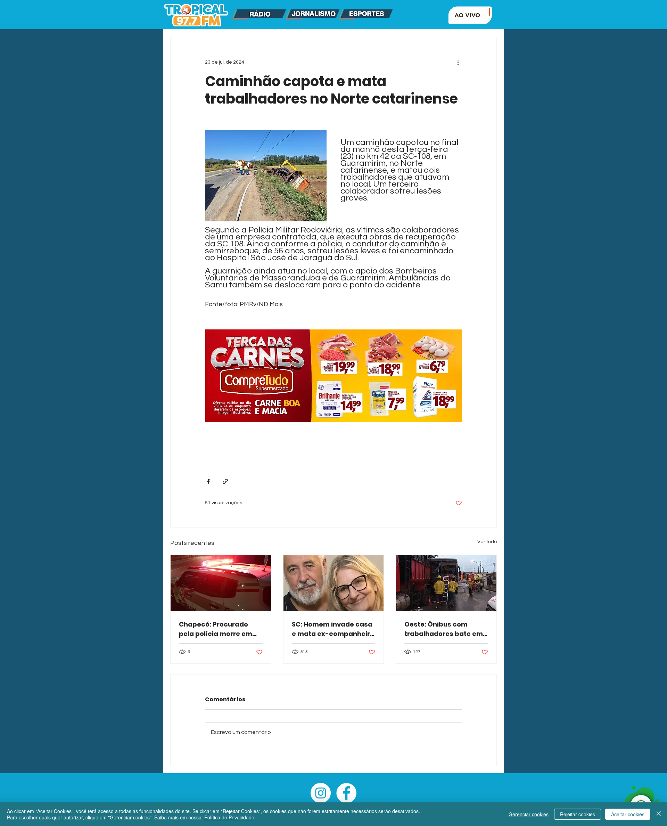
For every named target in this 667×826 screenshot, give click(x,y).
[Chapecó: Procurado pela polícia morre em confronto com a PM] (221, 583)
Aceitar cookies (627, 814)
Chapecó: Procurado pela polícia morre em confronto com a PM (215, 629)
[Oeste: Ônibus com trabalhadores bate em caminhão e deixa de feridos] (446, 583)
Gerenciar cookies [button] (529, 814)
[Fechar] (658, 814)
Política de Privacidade (229, 817)
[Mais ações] (458, 62)
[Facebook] (346, 793)
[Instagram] (321, 793)
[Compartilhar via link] (225, 481)
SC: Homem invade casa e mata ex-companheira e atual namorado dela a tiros (333, 629)
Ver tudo (487, 541)
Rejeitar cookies (577, 814)
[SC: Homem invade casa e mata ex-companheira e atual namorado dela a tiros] (333, 583)
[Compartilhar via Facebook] (208, 481)
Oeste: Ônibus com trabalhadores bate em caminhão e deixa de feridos (443, 629)
